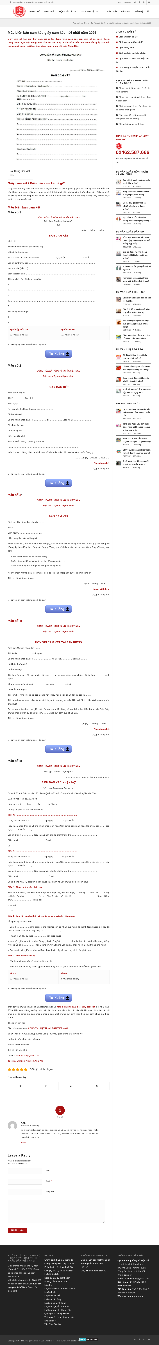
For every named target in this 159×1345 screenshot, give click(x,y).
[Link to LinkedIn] (144, 2)
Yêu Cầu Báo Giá (52, 1324)
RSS (119, 2)
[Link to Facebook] (139, 2)
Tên (48, 1170)
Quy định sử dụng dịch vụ (57, 1313)
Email (49, 1181)
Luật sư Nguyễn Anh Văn (56, 1306)
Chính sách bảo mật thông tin (58, 1260)
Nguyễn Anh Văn (34, 1061)
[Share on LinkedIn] (71, 1086)
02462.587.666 (137, 1282)
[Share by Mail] (96, 1086)
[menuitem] (119, 2)
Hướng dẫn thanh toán (55, 1281)
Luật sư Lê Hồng (52, 1299)
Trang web (50, 1192)
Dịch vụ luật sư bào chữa (132, 53)
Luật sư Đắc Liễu (52, 1295)
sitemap (127, 2)
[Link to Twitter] (135, 2)
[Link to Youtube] (149, 2)
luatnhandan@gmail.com (137, 1278)
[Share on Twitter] (20, 1086)
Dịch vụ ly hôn (126, 47)
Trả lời (23, 1142)
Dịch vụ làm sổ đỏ (128, 36)
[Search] (148, 11)
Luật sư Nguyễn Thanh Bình (58, 1310)
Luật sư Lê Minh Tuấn (55, 1303)
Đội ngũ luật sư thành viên (57, 1278)
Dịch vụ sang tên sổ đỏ (131, 42)
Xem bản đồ (125, 1275)
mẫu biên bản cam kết (81, 42)
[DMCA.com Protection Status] (88, 1341)
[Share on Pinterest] (46, 1086)
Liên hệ (48, 1285)
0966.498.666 (124, 1285)
